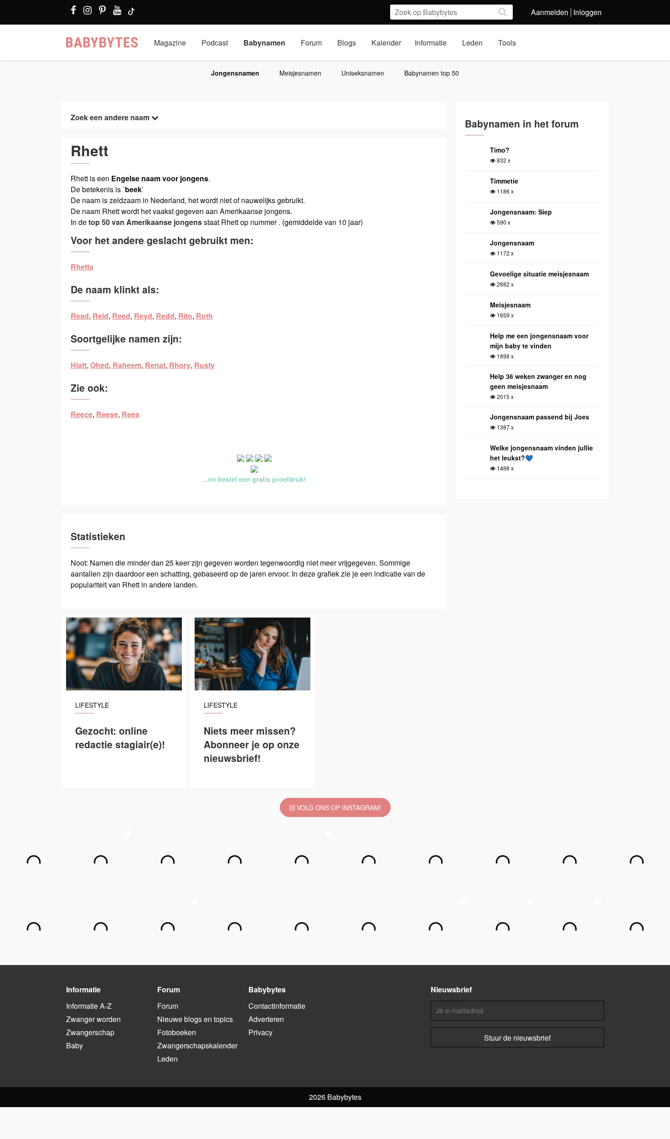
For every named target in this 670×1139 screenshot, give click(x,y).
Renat (155, 365)
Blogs (346, 42)
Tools (507, 42)
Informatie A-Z (89, 1006)
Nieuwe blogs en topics (195, 1019)
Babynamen (264, 42)
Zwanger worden (93, 1019)
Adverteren (266, 1019)
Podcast (214, 42)
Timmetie (504, 180)
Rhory (180, 365)
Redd (165, 316)
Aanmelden (549, 12)
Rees (130, 414)
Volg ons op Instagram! (338, 807)
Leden (472, 42)
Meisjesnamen (300, 72)
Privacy (260, 1032)
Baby (74, 1045)
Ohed (99, 365)
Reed (121, 316)
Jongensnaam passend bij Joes (539, 416)
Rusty (204, 365)
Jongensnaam (512, 242)
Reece (82, 414)
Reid (100, 316)
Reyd (143, 316)
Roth (204, 316)
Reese (107, 414)
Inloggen (587, 12)
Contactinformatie (276, 1006)
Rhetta (82, 266)
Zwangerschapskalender (197, 1045)
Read (80, 316)
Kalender (386, 42)
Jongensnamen (235, 72)
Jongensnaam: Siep (521, 211)
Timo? (500, 149)
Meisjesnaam (510, 304)
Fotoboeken (176, 1032)
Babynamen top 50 (431, 72)
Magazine (170, 42)
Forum (311, 42)
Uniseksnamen (362, 72)
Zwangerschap (90, 1032)
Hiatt (79, 365)
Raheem (127, 365)
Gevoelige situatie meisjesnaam (539, 273)
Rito (185, 316)
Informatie (431, 42)
